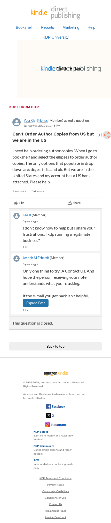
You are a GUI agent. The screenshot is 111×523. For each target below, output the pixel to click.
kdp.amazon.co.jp (55, 510)
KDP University (56, 37)
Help (91, 27)
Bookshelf (24, 27)
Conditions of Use (55, 497)
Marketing (70, 27)
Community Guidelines (55, 491)
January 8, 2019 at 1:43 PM (42, 125)
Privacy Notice (55, 484)
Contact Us (55, 504)
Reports (47, 27)
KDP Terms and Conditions (55, 478)
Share (77, 203)
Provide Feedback (55, 517)
